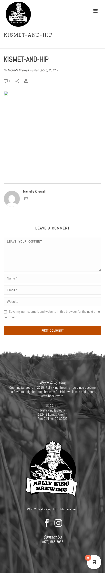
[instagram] (58, 523)
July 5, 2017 (47, 70)
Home (40, 45)
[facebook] (47, 523)
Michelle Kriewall (18, 70)
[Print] (28, 81)
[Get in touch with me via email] (26, 199)
